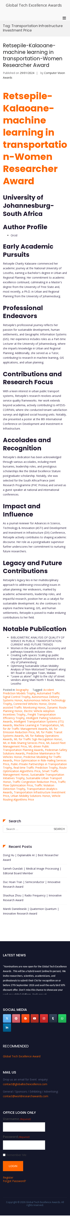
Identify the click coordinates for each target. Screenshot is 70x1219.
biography (22, 690)
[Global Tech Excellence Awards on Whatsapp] (62, 1018)
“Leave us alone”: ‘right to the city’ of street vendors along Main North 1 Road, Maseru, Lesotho (38, 679)
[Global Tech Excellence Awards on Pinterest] (16, 1018)
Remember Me (16, 1155)
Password (16, 1137)
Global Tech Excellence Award (21, 1056)
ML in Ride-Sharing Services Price (24, 743)
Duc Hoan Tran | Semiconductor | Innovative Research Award (31, 884)
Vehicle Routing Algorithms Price (31, 797)
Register (8, 1177)
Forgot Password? (14, 1181)
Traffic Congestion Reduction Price (34, 782)
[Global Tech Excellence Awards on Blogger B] (25, 1018)
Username (17, 1119)
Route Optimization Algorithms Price (35, 769)
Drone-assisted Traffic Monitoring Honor (30, 705)
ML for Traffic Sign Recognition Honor (38, 739)
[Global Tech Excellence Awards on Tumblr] (53, 1018)
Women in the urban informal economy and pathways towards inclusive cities (38, 649)
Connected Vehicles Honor (30, 704)
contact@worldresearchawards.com (25, 1096)
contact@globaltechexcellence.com (25, 1084)
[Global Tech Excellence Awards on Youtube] (35, 1018)
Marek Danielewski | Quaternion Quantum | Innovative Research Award (31, 911)
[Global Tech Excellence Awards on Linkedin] (7, 1027)
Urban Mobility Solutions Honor (30, 796)
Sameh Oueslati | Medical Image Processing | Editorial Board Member (32, 871)
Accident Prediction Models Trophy (28, 691)
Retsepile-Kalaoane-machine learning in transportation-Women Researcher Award (32, 55)
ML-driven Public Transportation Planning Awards (26, 748)
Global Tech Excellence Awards (34, 5)
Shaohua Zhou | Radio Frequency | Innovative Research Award (32, 898)
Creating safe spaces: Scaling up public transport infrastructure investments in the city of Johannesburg (37, 658)
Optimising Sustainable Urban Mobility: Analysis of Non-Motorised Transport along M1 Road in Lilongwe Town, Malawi (38, 669)
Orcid (14, 235)
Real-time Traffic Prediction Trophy (35, 767)
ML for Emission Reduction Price (30, 730)
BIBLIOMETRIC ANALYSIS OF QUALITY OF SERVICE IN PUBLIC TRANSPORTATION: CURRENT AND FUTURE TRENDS (38, 641)
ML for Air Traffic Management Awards (33, 727)
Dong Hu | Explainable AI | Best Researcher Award (31, 857)
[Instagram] (44, 1018)
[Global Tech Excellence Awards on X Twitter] (7, 1018)
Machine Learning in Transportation (36, 725)
